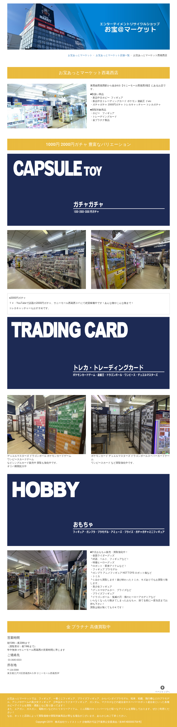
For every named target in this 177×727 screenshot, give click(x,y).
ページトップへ (162, 692)
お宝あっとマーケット (80, 55)
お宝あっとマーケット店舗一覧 (113, 55)
